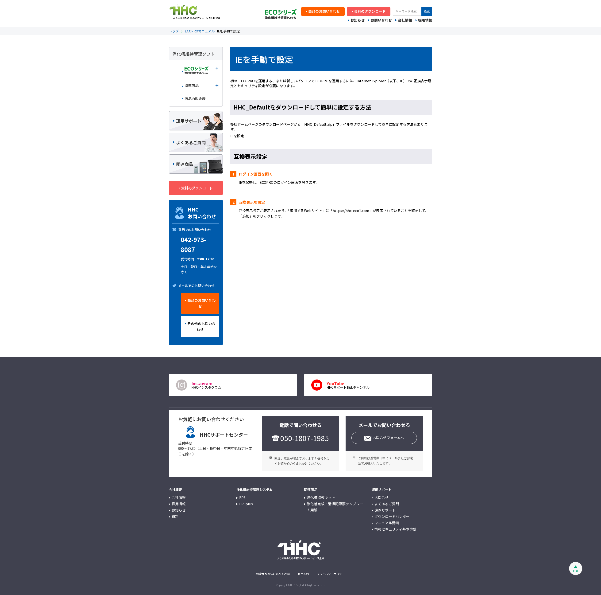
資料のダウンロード (370, 11)
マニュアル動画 (386, 522)
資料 (175, 516)
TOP (575, 570)
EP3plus (246, 503)
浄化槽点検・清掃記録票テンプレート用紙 (335, 506)
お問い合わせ (381, 20)
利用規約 (303, 573)
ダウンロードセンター (392, 516)
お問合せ (381, 497)
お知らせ (358, 20)
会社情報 (405, 20)
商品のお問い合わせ (324, 11)
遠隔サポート (385, 510)
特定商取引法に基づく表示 (273, 573)
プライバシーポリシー (331, 573)
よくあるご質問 (386, 503)
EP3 (242, 497)
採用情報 (425, 20)
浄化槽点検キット (321, 497)
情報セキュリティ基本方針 (395, 529)
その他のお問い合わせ (201, 326)
